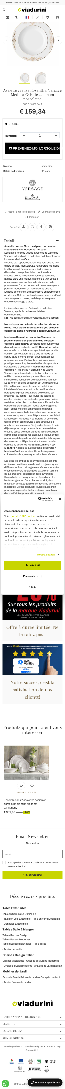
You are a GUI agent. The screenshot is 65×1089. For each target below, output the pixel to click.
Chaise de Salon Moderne (18, 965)
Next (58, 40)
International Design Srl (21, 1017)
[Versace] (32, 189)
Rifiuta (32, 587)
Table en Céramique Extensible (19, 914)
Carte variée (32, 1050)
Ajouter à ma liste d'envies (21, 212)
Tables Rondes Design (14, 935)
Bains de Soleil (10, 977)
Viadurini (9, 1024)
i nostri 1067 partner (23, 516)
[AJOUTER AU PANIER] (21, 786)
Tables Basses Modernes (16, 939)
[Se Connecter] (37, 17)
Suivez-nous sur (14, 1038)
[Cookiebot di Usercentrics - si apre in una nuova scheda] (39, 499)
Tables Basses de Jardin (17, 982)
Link (24, 866)
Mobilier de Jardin (15, 971)
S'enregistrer (34, 874)
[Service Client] (17, 17)
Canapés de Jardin (50, 977)
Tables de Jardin (13, 949)
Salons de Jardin (29, 977)
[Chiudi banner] (60, 499)
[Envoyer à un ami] (24, 227)
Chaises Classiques (13, 960)
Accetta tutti (33, 565)
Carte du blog (53, 1046)
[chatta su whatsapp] (5, 1083)
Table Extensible (14, 908)
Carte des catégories (34, 1046)
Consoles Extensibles (16, 923)
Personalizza (30, 576)
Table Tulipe (39, 943)
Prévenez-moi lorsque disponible (36, 148)
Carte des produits (11, 1046)
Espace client (12, 1031)
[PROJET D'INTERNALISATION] (25, 1061)
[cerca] (4, 10)
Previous (7, 40)
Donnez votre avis (50, 212)
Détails (10, 240)
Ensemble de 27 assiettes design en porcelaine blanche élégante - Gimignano (25, 804)
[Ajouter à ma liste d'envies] (32, 786)
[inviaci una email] (7, 17)
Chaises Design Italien (18, 955)
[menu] (60, 10)
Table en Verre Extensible (46, 918)
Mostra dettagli (46, 554)
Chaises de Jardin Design (48, 965)
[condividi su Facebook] (41, 227)
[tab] (32, 240)
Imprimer (34, 217)
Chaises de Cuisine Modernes (42, 960)
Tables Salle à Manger (18, 929)
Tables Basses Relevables (17, 943)
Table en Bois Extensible (17, 918)
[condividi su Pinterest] (50, 227)
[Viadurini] (32, 9)
